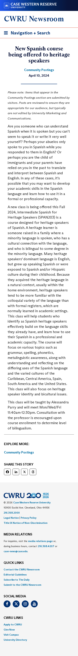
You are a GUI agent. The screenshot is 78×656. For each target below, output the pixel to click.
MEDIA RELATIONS (18, 534)
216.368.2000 (12, 512)
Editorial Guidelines (15, 574)
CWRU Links (13, 618)
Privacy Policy (28, 517)
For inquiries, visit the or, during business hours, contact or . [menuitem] (30, 546)
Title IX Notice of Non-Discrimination (26, 523)
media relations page (40, 541)
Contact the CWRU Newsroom (22, 569)
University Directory (15, 639)
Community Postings (19, 452)
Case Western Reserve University (32, 502)
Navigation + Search (26, 34)
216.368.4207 (46, 546)
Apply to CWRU (13, 624)
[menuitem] (39, 569)
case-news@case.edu (16, 551)
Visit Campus (11, 634)
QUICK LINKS (14, 563)
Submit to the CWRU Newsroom (22, 584)
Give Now (9, 629)
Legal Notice (11, 517)
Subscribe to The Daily (17, 579)
